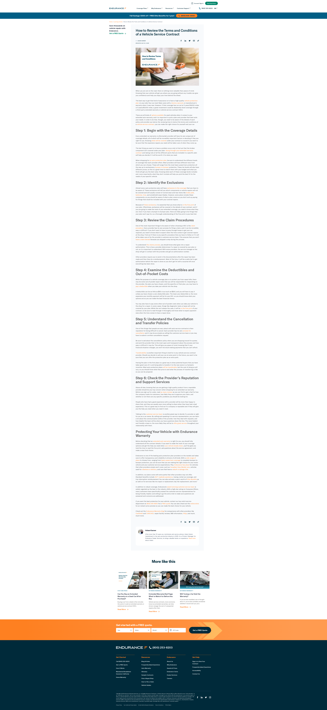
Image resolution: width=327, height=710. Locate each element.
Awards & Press (172, 668)
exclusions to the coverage (176, 188)
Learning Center (118, 21)
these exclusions (150, 205)
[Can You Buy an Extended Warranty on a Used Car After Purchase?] (132, 580)
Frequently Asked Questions (150, 665)
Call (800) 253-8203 (122, 661)
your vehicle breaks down (174, 446)
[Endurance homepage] (117, 8)
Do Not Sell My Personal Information (146, 705)
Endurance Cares (172, 671)
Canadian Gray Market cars (180, 467)
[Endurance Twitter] (206, 697)
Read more (192, 538)
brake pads (190, 193)
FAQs (185, 513)
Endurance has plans (181, 465)
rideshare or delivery (149, 469)
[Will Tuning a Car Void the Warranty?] (194, 580)
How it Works (120, 668)
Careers (169, 678)
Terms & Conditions (159, 705)
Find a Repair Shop (147, 678)
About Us (170, 661)
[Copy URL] (198, 40)
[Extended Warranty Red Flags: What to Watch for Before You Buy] (163, 580)
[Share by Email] (194, 40)
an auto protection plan (158, 160)
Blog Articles (145, 661)
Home (110, 21)
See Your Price (211, 3)
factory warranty (178, 103)
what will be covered (159, 141)
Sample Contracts (147, 675)
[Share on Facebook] (181, 40)
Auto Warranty (146, 668)
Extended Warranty (155, 590)
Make (137, 630)
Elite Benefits (192, 479)
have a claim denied (143, 239)
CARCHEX (150, 513)
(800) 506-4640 (188, 16)
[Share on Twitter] (189, 40)
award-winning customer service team (180, 487)
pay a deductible (142, 286)
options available (157, 115)
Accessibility (196, 670)
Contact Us (196, 674)
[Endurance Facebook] (197, 697)
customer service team (154, 414)
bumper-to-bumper (162, 167)
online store (194, 503)
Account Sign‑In (198, 3)
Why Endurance (172, 665)
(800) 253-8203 (152, 503)
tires (144, 195)
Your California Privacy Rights (130, 705)
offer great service (180, 423)
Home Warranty (121, 677)
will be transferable (170, 367)
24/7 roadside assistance (164, 477)
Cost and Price (122, 590)
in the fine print (188, 205)
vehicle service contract (145, 124)
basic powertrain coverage (170, 460)
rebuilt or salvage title (180, 469)
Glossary (144, 671)
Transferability (141, 353)
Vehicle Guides (146, 685)
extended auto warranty (161, 441)
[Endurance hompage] (131, 647)
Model (155, 630)
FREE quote (166, 503)
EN (215, 8)
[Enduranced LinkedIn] (202, 697)
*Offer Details (168, 705)
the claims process (153, 245)
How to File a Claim (147, 682)
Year (119, 630)
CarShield (139, 513)
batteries (139, 195)
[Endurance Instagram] (210, 697)
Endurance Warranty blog (155, 511)
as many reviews (166, 392)
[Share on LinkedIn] (185, 40)
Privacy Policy (119, 705)
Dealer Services (172, 675)
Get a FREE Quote (116, 33)
